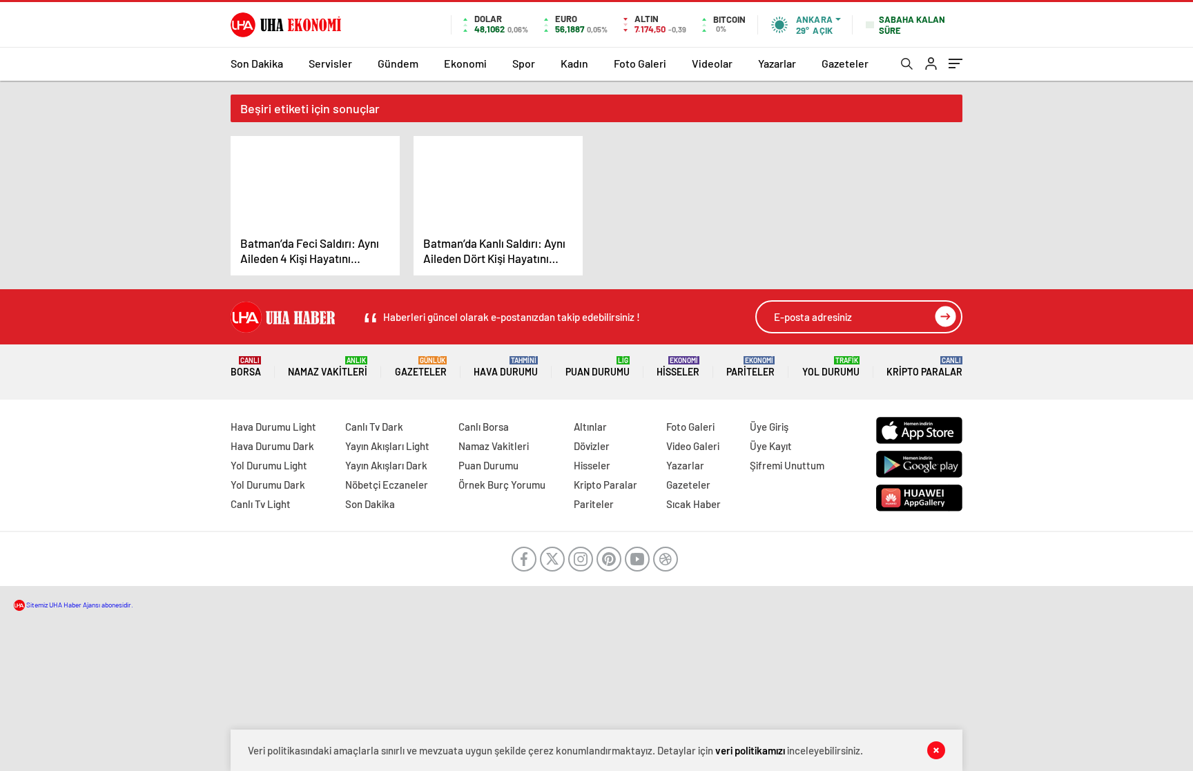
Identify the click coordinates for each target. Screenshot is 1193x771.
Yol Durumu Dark (268, 484)
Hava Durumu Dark (272, 446)
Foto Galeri (640, 63)
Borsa (246, 367)
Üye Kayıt (771, 446)
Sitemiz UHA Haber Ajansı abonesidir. (79, 605)
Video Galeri (692, 446)
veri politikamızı (750, 750)
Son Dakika (257, 63)
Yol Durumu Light (269, 465)
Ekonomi (465, 63)
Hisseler (678, 367)
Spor (523, 63)
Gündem (398, 63)
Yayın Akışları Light (387, 446)
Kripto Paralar (924, 367)
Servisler (330, 63)
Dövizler (592, 446)
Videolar (712, 63)
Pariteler (750, 367)
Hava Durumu (506, 367)
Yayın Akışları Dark (386, 465)
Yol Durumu (831, 367)
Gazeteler (845, 63)
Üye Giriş (769, 426)
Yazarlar (777, 63)
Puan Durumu (597, 367)
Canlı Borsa (483, 426)
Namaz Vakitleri (327, 367)
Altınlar (590, 426)
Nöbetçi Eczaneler (386, 484)
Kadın (574, 63)
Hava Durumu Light (273, 426)
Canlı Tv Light (261, 504)
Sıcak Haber (693, 504)
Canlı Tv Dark (374, 426)
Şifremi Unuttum (787, 465)
